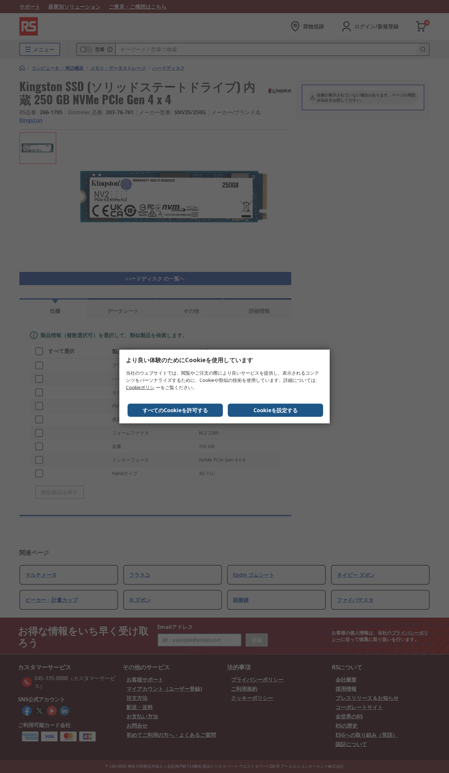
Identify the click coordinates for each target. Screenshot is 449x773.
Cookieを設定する (275, 410)
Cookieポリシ (140, 387)
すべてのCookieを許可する (175, 410)
